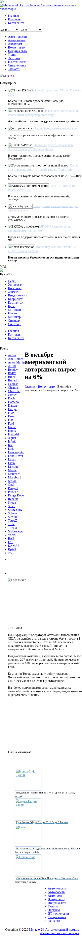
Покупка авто (17, 51)
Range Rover (16, 495)
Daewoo (13, 402)
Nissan (12, 481)
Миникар (14, 317)
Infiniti (12, 441)
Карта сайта (16, 23)
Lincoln (13, 466)
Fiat (10, 420)
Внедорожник (17, 295)
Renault (13, 499)
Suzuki (12, 517)
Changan (13, 387)
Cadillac (13, 384)
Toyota (12, 527)
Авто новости (17, 36)
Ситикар (14, 320)
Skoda (12, 502)
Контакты (14, 19)
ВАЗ (11, 538)
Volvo (12, 535)
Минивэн (14, 309)
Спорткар (14, 324)
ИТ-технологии (18, 61)
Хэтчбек (13, 291)
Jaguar (12, 438)
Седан (12, 281)
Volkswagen (15, 531)
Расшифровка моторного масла (56, 128)
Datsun (12, 405)
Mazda (12, 470)
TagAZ (12, 520)
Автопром (15, 44)
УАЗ (11, 553)
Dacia (11, 398)
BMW (12, 373)
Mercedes (14, 473)
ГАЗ (10, 542)
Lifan (11, 463)
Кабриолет (15, 299)
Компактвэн (16, 302)
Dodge (12, 409)
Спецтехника (17, 65)
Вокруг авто (16, 47)
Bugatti (12, 380)
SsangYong (15, 509)
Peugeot (13, 488)
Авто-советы (16, 40)
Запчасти (14, 69)
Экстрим (14, 58)
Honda (12, 430)
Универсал (15, 284)
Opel (11, 484)
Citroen (12, 394)
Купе (11, 306)
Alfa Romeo (15, 359)
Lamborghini (16, 452)
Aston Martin (16, 362)
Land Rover (15, 456)
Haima (12, 427)
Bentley (13, 369)
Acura (12, 355)
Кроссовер (15, 288)
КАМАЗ (13, 545)
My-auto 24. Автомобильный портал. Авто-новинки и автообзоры (54, 931)
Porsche (13, 491)
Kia (10, 445)
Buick (12, 376)
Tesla (11, 524)
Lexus (12, 459)
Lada (11, 448)
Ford (11, 423)
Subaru (12, 513)
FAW (11, 412)
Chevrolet (14, 391)
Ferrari (12, 416)
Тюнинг (13, 54)
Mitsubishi (14, 477)
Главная (13, 15)
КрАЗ (12, 549)
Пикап (12, 313)
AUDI (12, 366)
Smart (11, 506)
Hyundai (13, 434)
